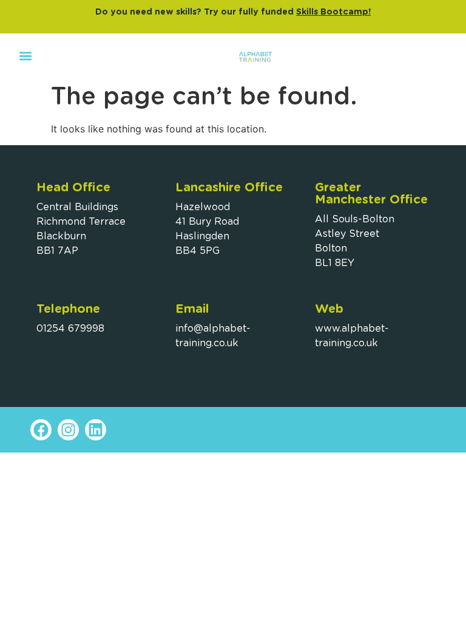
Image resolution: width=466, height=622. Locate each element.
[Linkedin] (95, 429)
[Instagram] (68, 429)
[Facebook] (41, 429)
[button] (25, 56)
